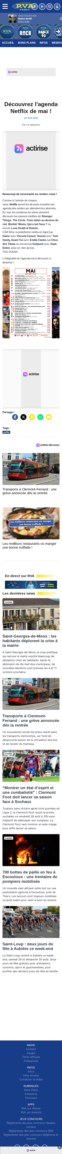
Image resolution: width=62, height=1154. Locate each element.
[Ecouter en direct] (42, 6)
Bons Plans (27, 42)
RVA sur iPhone (31, 1108)
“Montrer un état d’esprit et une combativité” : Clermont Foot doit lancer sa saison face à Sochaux (29, 795)
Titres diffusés (31, 1057)
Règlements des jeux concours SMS (31, 1130)
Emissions (31, 1094)
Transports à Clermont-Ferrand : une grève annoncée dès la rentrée (30, 720)
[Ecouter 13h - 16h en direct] (31, 584)
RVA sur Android (31, 1112)
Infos (44, 42)
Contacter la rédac (31, 1079)
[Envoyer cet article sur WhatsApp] (39, 418)
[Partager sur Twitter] (22, 418)
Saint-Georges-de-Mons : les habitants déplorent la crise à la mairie (30, 641)
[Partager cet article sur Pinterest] (31, 418)
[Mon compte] (57, 6)
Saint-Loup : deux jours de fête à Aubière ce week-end (27, 946)
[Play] (4, 29)
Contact (31, 1049)
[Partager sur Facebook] (14, 418)
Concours (31, 1097)
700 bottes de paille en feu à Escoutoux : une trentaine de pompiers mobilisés (29, 877)
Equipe (31, 1053)
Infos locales (31, 1075)
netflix (6, 432)
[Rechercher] (49, 6)
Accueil (8, 42)
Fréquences (31, 1061)
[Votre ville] (34, 6)
